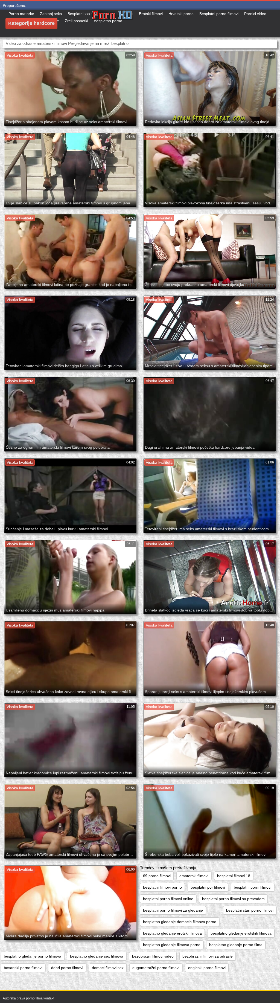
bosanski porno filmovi (23, 968)
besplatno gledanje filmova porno (171, 945)
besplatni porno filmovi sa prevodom (233, 899)
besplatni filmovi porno (162, 887)
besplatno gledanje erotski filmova (172, 933)
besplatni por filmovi (208, 887)
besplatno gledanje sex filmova (96, 956)
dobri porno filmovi (67, 968)
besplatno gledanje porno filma (235, 945)
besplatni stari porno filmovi (249, 910)
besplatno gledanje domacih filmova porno (179, 922)
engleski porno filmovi (207, 968)
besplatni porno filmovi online (168, 899)
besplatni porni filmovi (252, 887)
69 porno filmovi (157, 876)
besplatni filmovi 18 (233, 876)
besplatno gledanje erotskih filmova (241, 933)
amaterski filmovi (193, 876)
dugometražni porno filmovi (155, 968)
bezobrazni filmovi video (153, 956)
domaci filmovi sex (108, 968)
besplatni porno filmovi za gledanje (173, 910)
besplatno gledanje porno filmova (32, 956)
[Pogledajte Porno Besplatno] (112, 23)
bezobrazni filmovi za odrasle (207, 956)
